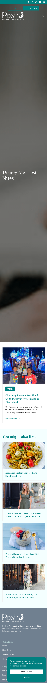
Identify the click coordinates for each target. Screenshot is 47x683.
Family (4, 679)
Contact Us (6, 659)
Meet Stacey (7, 650)
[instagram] (28, 2)
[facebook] (44, 2)
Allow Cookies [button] (26, 671)
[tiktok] (32, 2)
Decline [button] (27, 677)
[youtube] (40, 2)
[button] (37, 16)
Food (4, 675)
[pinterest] (36, 2)
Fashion (5, 670)
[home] (14, 16)
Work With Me (8, 654)
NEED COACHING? (30, 8)
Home (4, 646)
